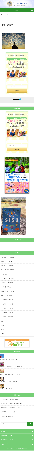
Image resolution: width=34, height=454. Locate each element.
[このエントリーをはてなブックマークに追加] (20, 100)
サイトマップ (4, 444)
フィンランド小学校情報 (7, 265)
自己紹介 (3, 334)
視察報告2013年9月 (8, 312)
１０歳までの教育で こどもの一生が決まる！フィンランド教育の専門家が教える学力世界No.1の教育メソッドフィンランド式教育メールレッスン (17, 124)
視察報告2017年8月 (8, 308)
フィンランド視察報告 (6, 295)
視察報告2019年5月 (8, 299)
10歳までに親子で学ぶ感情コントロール (11, 407)
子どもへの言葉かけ (8, 282)
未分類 (2, 329)
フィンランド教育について (7, 291)
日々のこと (3, 325)
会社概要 (3, 431)
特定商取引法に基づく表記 (7, 439)
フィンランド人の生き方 (7, 261)
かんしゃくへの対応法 (8, 278)
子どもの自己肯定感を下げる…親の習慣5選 (11, 403)
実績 (2, 321)
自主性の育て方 (7, 287)
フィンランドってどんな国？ (8, 257)
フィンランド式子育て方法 (7, 269)
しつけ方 (5, 274)
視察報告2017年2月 (8, 317)
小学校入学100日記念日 (7, 416)
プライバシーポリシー (6, 435)
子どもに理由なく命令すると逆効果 (10, 399)
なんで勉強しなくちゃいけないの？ (10, 411)
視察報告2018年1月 (8, 304)
